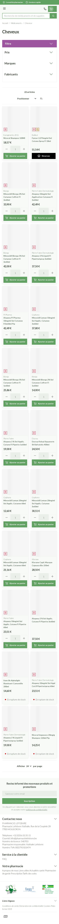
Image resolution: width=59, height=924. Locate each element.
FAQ (4, 859)
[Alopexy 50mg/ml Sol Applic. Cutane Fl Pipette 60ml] (15, 603)
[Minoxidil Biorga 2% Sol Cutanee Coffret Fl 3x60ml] (15, 175)
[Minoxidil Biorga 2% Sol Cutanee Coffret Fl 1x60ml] (44, 361)
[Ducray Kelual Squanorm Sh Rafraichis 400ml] (44, 423)
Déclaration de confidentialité (31, 906)
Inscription (29, 801)
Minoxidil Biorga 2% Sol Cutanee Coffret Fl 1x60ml (42, 382)
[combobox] (26, 16)
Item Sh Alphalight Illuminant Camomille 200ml (13, 683)
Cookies (47, 906)
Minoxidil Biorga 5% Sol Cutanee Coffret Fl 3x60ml (14, 259)
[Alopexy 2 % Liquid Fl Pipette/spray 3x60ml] (44, 237)
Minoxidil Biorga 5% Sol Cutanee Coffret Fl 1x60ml (14, 382)
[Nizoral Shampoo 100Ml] (15, 120)
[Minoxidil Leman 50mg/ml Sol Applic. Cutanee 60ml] (15, 544)
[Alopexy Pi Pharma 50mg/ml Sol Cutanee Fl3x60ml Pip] (15, 299)
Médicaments (16, 23)
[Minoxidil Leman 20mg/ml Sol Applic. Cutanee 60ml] (15, 482)
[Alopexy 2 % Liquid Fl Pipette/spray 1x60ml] (15, 719)
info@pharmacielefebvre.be (24, 838)
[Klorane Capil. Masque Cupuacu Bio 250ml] (44, 544)
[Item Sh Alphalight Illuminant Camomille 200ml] (15, 665)
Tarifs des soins (30, 873)
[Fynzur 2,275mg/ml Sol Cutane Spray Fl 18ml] (44, 120)
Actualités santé (37, 870)
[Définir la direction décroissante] (41, 98)
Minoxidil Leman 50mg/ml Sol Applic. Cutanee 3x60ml (43, 321)
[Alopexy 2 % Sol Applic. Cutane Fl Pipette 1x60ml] (15, 423)
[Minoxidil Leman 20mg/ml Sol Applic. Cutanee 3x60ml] (44, 482)
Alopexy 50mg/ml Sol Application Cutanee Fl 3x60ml (42, 197)
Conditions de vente (10, 906)
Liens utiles (24, 870)
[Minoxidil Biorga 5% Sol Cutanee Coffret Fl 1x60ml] (15, 361)
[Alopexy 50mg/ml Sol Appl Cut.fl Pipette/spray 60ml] (44, 665)
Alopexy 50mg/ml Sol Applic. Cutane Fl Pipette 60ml (14, 624)
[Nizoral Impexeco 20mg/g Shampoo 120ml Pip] (44, 719)
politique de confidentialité (36, 809)
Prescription (16, 873)
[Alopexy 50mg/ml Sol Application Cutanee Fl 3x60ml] (44, 175)
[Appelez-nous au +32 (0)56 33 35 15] (45, 9)
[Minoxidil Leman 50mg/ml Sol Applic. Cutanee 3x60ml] (44, 299)
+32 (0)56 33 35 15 (22, 835)
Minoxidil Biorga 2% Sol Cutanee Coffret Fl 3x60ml (14, 197)
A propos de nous (10, 870)
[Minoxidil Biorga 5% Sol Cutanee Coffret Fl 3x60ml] (15, 237)
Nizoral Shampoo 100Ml (14, 138)
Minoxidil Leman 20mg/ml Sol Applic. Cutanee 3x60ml (43, 503)
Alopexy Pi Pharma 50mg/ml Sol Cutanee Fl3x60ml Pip (13, 321)
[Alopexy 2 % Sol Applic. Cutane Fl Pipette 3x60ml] (44, 603)
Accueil (5, 23)
